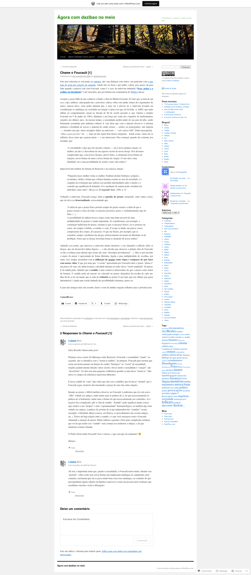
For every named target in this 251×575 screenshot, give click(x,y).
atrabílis (187, 337)
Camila (166, 127)
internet (180, 375)
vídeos (166, 320)
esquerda (164, 361)
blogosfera (181, 340)
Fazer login (168, 416)
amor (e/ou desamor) (171, 228)
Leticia (166, 148)
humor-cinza (176, 373)
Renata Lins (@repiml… (178, 201)
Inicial (62, 56)
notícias (166, 291)
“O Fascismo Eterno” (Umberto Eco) (177, 104)
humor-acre (166, 373)
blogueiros (166, 343)
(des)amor (165, 328)
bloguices (167, 234)
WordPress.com (169, 424)
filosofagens (115, 318)
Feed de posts (169, 419)
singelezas (167, 304)
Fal (165, 138)
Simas (166, 161)
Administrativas (169, 223)
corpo (163, 352)
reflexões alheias (169, 302)
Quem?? (110, 56)
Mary (166, 154)
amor (187, 334)
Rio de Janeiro (167, 396)
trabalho (167, 312)
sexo (176, 396)
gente (188, 367)
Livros (166, 270)
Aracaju (178, 337)
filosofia (179, 364)
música (166, 275)
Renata (166, 159)
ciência (166, 239)
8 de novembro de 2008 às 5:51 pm (82, 344)
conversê (183, 348)
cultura (166, 247)
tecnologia (178, 399)
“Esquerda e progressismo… (179, 186)
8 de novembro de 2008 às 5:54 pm (82, 465)
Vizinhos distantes (68, 66)
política (166, 294)
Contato (101, 56)
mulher (166, 281)
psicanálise (186, 390)
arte (165, 231)
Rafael (166, 156)
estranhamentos (175, 360)
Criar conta (168, 413)
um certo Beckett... (173, 405)
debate (166, 249)
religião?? (174, 393)
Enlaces (166, 255)
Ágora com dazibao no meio (86, 17)
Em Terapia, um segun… (178, 178)
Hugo (166, 143)
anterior (97, 81)
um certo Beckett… (170, 317)
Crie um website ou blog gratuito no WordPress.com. (175, 568)
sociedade (167, 307)
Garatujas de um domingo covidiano (176, 106)
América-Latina (168, 337)
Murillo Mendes (175, 185)
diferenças (186, 355)
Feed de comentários (171, 421)
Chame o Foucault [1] (76, 72)
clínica (171, 346)
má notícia (167, 273)
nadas (166, 286)
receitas (166, 299)
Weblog (134, 91)
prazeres (164, 390)
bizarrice (173, 340)
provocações (168, 296)
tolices (166, 310)
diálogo (166, 252)
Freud (185, 367)
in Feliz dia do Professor (172, 114)
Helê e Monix (169, 140)
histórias (167, 260)
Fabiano (167, 135)
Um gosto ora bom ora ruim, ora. (175, 117)
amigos (176, 334)
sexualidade (125, 318)
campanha (167, 236)
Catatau (72, 340)
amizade (182, 334)
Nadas (187, 384)
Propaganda (182, 172)
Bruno (166, 125)
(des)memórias (176, 328)
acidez (180, 331)
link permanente (146, 318)
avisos (165, 340)
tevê (184, 399)
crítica (165, 354)
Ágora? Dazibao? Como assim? (81, 56)
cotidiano (167, 244)
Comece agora (151, 3)
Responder (79, 451)
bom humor (174, 343)
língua (166, 268)
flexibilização (166, 367)
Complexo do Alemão (170, 349)
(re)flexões (88, 318)
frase (180, 366)
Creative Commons (172, 80)
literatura (175, 378)
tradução (167, 315)
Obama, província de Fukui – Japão (138, 66)
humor (166, 265)
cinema (166, 241)
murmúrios (168, 283)
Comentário (142, 540)
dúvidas (185, 358)
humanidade (168, 262)
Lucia (166, 151)
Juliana (166, 146)
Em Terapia (174, 180)
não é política (168, 289)
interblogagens (169, 375)
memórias (167, 278)
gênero (164, 370)
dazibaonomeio (100, 76)
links (185, 375)
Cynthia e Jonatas (170, 133)
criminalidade (180, 352)
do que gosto (176, 357)
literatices (166, 378)
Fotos (166, 257)
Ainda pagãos (169, 226)
